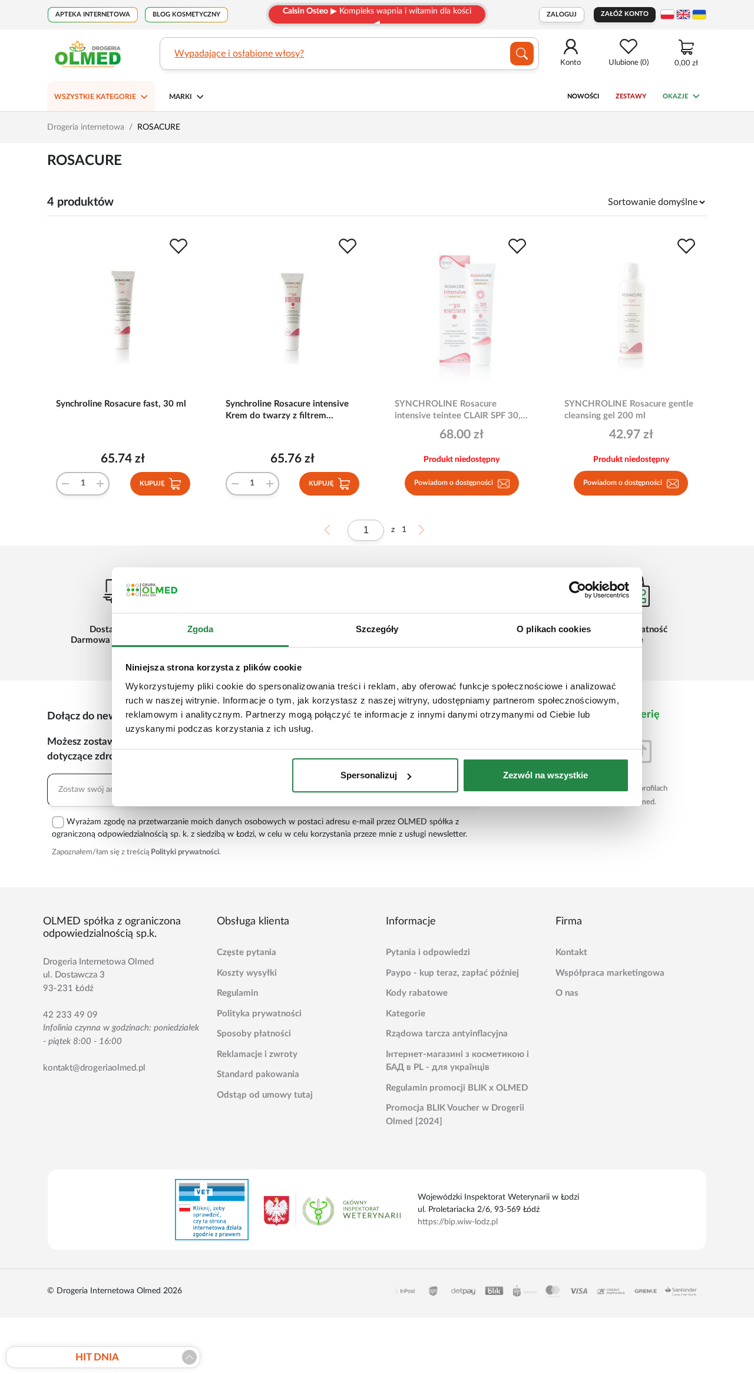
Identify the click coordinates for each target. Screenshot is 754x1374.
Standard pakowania (258, 1074)
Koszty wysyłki (247, 973)
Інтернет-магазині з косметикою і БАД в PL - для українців (457, 1061)
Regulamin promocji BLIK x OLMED (457, 1088)
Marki (180, 96)
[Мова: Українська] (699, 14)
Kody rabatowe (417, 993)
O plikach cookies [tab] (554, 629)
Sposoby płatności (254, 1033)
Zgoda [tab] (200, 629)
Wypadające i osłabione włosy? (239, 53)
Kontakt (571, 952)
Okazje (675, 96)
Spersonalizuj (368, 775)
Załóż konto (625, 14)
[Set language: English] (683, 14)
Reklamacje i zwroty (257, 1054)
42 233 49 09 (70, 1014)
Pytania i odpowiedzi (428, 952)
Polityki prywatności (185, 852)
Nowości (583, 96)
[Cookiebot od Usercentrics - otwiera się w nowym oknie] (577, 590)
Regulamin (237, 993)
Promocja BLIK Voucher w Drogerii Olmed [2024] (455, 1115)
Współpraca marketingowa (609, 973)
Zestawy (631, 96)
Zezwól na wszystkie (545, 775)
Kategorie (405, 1013)
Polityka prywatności (259, 1013)
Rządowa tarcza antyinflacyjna (447, 1033)
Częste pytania (246, 952)
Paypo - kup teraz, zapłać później (452, 973)
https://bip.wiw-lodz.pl (458, 1222)
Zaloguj (562, 14)
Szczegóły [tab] (377, 629)
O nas (566, 993)
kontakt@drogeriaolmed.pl (94, 1067)
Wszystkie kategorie (95, 96)
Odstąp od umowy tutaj (265, 1095)
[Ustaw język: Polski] (667, 14)
